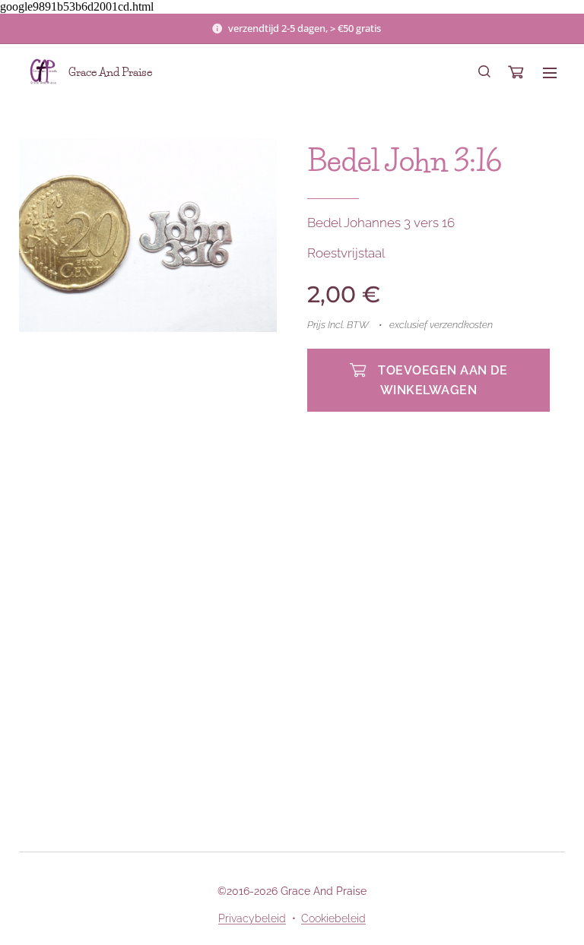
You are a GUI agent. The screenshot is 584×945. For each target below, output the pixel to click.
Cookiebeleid (333, 918)
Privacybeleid (252, 918)
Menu (550, 72)
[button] (484, 72)
